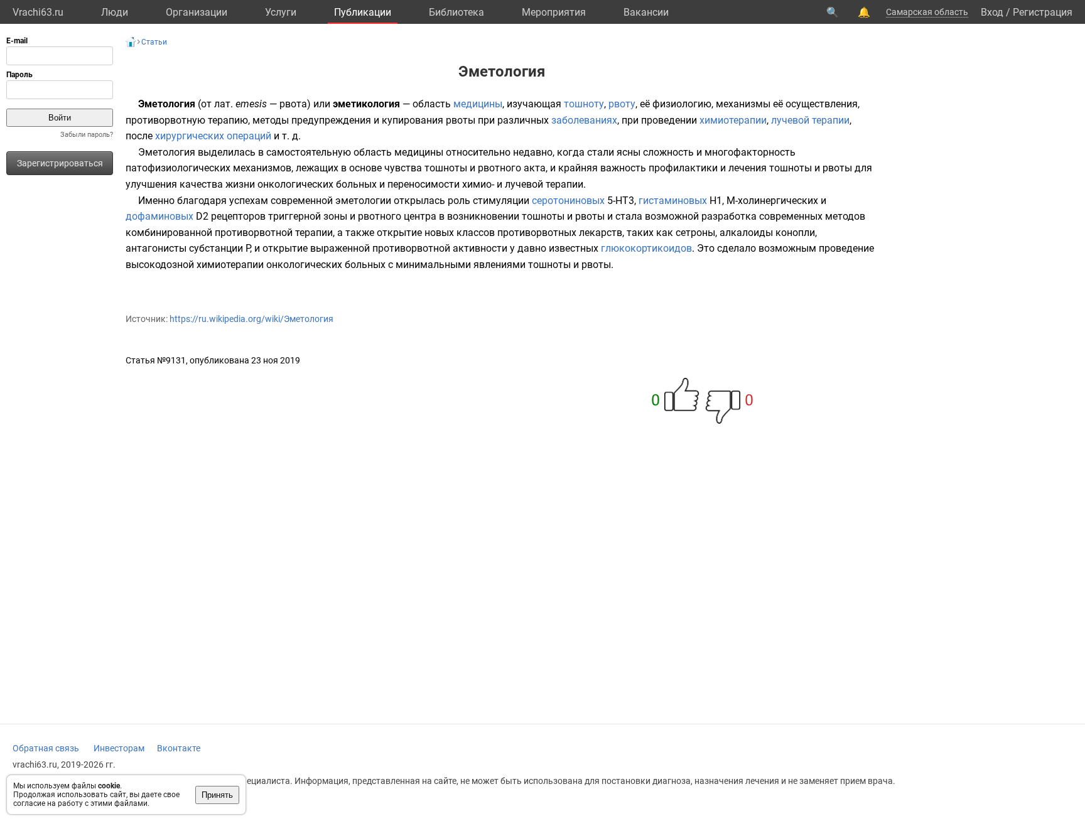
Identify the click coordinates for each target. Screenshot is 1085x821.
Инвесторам (119, 748)
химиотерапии (733, 120)
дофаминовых (159, 216)
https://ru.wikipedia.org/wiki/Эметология (251, 319)
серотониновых (568, 201)
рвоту (621, 104)
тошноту (584, 104)
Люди (114, 12)
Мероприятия (554, 12)
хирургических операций (213, 136)
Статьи (154, 42)
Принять (217, 795)
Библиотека (456, 12)
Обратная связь (46, 748)
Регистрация (1042, 12)
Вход (992, 12)
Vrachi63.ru (38, 12)
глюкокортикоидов (646, 248)
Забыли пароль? (86, 135)
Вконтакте (178, 748)
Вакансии (646, 12)
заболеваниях (584, 120)
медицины (477, 104)
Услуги (280, 12)
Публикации (362, 12)
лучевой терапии (810, 120)
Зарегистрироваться (60, 163)
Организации (196, 12)
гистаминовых (673, 201)
